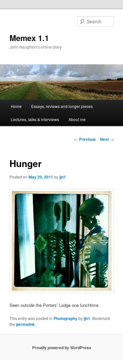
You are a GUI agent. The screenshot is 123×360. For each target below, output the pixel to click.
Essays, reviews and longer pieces (62, 106)
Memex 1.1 (29, 37)
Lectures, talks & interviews (35, 119)
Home (16, 106)
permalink (25, 324)
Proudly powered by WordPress (61, 347)
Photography (65, 318)
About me (77, 119)
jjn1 (62, 177)
